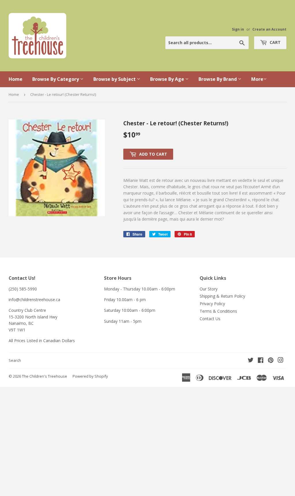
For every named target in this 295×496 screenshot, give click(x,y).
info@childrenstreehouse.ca (34, 299)
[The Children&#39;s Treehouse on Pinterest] (271, 360)
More (257, 79)
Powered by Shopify (90, 376)
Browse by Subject (115, 79)
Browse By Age (167, 79)
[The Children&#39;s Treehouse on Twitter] (251, 360)
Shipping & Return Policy (222, 296)
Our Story (209, 289)
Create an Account (269, 29)
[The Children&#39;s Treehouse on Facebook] (261, 360)
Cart (274, 42)
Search (15, 360)
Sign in (238, 29)
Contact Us (210, 318)
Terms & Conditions (218, 311)
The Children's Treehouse (44, 376)
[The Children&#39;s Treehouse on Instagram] (280, 360)
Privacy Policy (212, 303)
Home (15, 79)
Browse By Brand (218, 79)
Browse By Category (56, 79)
